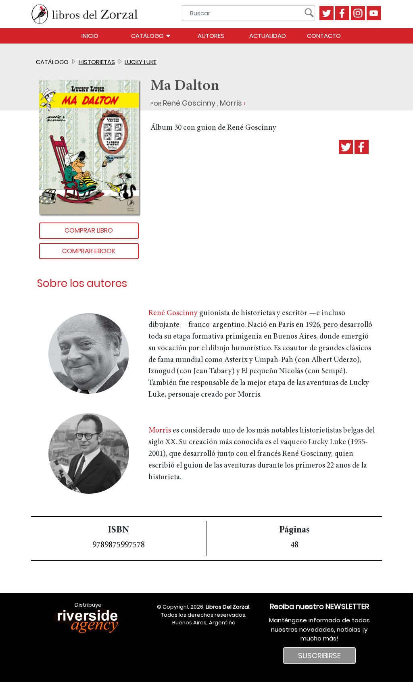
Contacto (324, 35)
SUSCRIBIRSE (319, 656)
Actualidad (267, 35)
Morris (231, 103)
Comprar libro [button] (89, 230)
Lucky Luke (140, 62)
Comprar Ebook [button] (88, 251)
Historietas (97, 62)
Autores (211, 35)
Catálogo (148, 35)
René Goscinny (189, 103)
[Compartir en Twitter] (346, 147)
